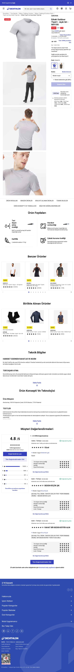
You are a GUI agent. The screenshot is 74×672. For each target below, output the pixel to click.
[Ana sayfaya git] (13, 8)
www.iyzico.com (20, 642)
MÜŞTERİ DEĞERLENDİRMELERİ (49, 206)
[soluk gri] (54, 66)
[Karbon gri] (61, 66)
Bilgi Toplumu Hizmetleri (22, 648)
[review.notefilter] (27, 466)
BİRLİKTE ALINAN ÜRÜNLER (44, 201)
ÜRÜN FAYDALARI (12, 201)
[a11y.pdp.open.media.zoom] (24, 38)
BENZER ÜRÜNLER (26, 201)
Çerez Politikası (19, 646)
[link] (15, 454)
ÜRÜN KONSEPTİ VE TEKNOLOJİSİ (25, 206)
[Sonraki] (71, 292)
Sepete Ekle (61, 84)
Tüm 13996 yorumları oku (62, 41)
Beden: (53, 72)
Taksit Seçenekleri (65, 35)
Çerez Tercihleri (5, 651)
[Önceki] (2, 292)
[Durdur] (68, 3)
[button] (37, 213)
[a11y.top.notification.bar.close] (71, 3)
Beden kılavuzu (66, 72)
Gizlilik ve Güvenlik (5, 648)
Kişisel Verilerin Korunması (22, 644)
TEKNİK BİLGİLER (62, 201)
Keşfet (10, 3)
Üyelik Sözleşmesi (5, 644)
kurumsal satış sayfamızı (47, 567)
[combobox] (61, 76)
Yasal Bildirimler (5, 646)
